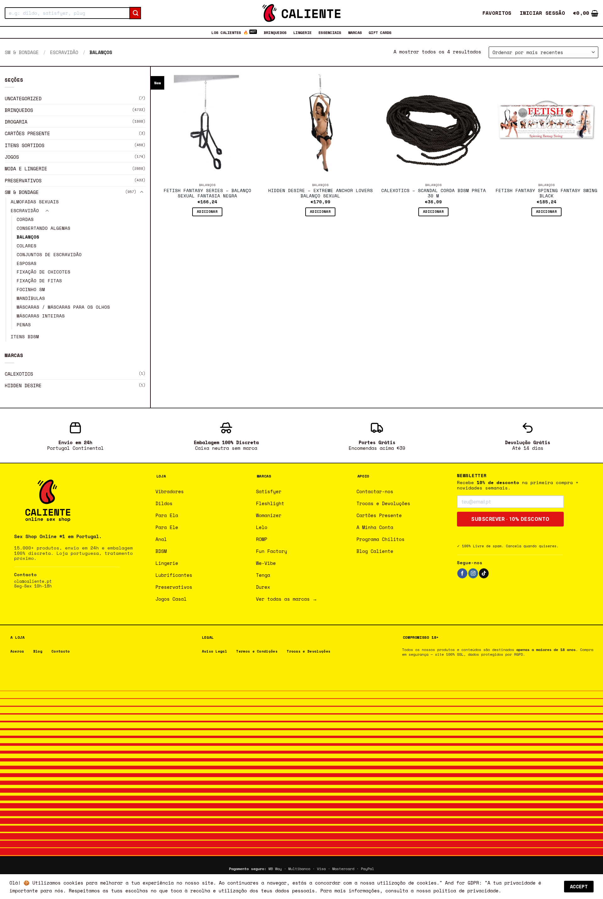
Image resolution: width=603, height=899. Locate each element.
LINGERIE (302, 32)
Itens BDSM (25, 337)
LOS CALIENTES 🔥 (229, 32)
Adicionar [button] (207, 211)
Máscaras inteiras (41, 316)
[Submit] (135, 13)
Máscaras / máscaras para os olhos (63, 307)
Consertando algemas (43, 228)
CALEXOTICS (19, 373)
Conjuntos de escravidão (49, 254)
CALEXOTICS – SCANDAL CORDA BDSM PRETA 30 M (433, 193)
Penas (24, 325)
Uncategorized (23, 98)
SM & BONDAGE (22, 52)
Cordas (25, 219)
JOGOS (12, 156)
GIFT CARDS (380, 32)
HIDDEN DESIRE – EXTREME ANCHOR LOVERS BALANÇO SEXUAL (320, 193)
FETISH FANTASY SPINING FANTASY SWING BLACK (546, 193)
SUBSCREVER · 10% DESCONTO (510, 519)
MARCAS (355, 32)
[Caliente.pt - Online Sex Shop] (301, 13)
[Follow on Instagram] (473, 573)
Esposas (26, 263)
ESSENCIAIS (329, 32)
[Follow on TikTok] (484, 573)
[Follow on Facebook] (462, 573)
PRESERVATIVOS (23, 180)
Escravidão (64, 52)
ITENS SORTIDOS (24, 145)
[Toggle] (141, 192)
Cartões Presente (27, 133)
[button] (542, 13)
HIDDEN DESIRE (23, 385)
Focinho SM (31, 289)
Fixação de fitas (39, 281)
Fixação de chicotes (43, 272)
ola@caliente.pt (33, 581)
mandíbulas (31, 298)
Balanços (28, 237)
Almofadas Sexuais (35, 202)
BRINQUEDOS (275, 32)
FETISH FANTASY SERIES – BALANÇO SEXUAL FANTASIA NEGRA (207, 193)
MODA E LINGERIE (26, 168)
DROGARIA (16, 121)
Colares (26, 246)
